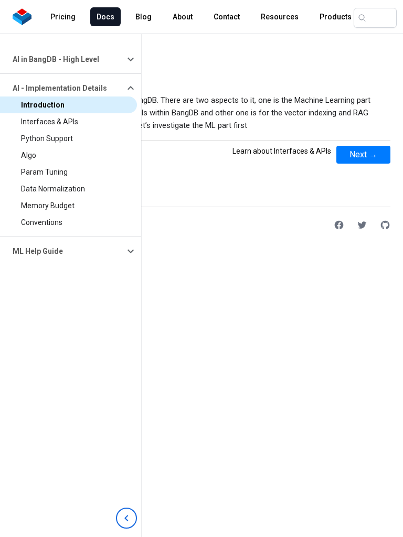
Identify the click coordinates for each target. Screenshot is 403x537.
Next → (363, 154)
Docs (105, 17)
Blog (143, 17)
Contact (227, 17)
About (183, 17)
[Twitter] (362, 225)
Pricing (63, 17)
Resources (280, 17)
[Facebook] (339, 225)
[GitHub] (385, 225)
